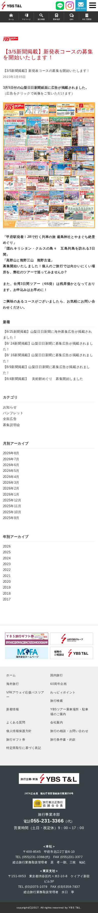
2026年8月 (11, 453)
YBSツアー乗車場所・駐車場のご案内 (69, 712)
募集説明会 (11, 425)
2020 (7, 582)
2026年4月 (11, 477)
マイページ (26, 19)
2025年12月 (12, 500)
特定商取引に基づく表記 (23, 747)
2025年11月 (12, 506)
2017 (7, 599)
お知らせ (10, 407)
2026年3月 (11, 482)
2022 (7, 570)
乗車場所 (56, 19)
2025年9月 (11, 518)
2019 (7, 587)
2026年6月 (11, 465)
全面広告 (10, 419)
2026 (7, 546)
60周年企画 (58, 683)
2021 (7, 576)
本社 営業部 (86, 19)
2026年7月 (11, 459)
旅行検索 (41, 19)
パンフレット (13, 413)
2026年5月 (11, 471)
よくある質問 (15, 722)
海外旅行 (12, 683)
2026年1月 (11, 494)
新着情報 (12, 709)
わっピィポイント (63, 692)
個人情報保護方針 (19, 731)
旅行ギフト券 (15, 739)
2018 (7, 593)
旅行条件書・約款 (63, 739)
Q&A (71, 19)
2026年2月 (11, 488)
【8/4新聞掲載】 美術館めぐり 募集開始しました (43, 379)
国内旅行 (56, 675)
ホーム (11, 19)
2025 (7, 552)
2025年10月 (12, 512)
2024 (7, 558)
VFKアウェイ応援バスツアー (25, 695)
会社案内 (56, 722)
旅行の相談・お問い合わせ (69, 731)
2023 (7, 564)
